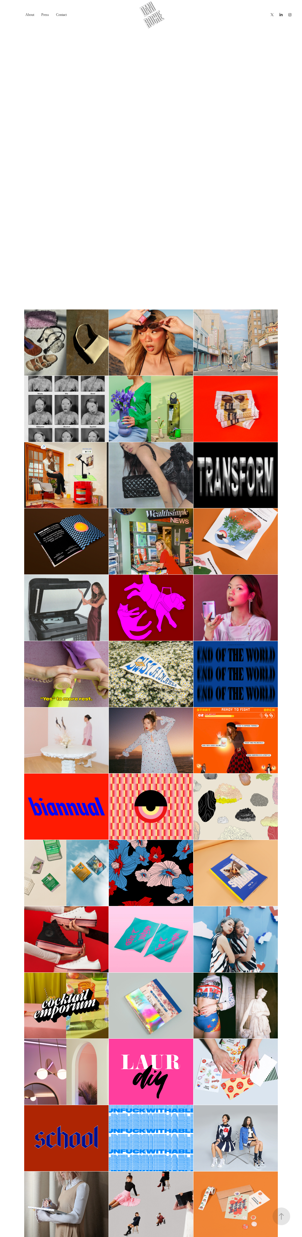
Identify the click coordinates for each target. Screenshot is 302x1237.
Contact (61, 15)
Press (45, 15)
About (29, 15)
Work (13, 14)
